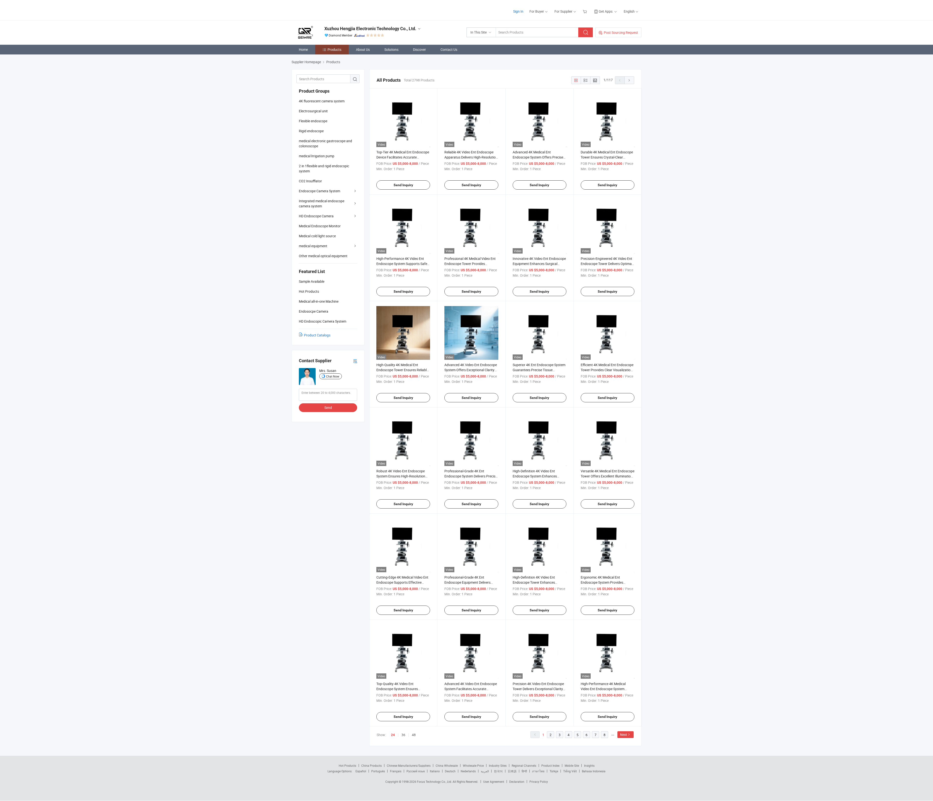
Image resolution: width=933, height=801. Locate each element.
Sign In (518, 11)
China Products (371, 765)
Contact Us (449, 49)
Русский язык (415, 771)
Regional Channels (524, 765)
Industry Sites (498, 765)
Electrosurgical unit (313, 111)
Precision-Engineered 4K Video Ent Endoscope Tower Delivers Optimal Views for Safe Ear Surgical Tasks (606, 263)
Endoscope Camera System (319, 191)
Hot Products (347, 765)
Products (334, 49)
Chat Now (332, 376)
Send (328, 407)
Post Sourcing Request (621, 32)
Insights (589, 765)
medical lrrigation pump (316, 156)
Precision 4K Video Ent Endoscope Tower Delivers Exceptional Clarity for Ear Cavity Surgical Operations (538, 688)
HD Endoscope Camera (316, 216)
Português (378, 771)
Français (395, 771)
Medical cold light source (317, 236)
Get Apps (605, 11)
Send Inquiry (403, 185)
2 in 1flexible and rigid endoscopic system (324, 168)
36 (403, 734)
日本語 (512, 771)
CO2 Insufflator (310, 181)
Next (623, 734)
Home (303, 49)
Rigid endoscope (311, 131)
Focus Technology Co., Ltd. (435, 781)
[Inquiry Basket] (585, 11)
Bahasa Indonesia (593, 771)
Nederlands (468, 771)
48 (414, 734)
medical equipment (313, 246)
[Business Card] (355, 361)
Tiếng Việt (570, 771)
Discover (419, 49)
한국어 (498, 771)
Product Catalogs (317, 335)
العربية (485, 771)
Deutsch (450, 771)
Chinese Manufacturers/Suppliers (409, 765)
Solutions (391, 49)
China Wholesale (447, 765)
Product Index (550, 765)
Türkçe (554, 771)
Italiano (435, 771)
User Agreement (493, 781)
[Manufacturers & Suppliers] (323, 9)
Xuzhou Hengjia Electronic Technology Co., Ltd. (370, 28)
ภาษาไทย (538, 771)
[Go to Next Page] (629, 80)
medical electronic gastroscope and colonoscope (325, 143)
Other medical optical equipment (323, 256)
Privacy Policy (538, 781)
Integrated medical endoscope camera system (321, 203)
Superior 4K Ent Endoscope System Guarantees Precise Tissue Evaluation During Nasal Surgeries (539, 369)
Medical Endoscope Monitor (320, 226)
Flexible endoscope (313, 121)
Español (360, 771)
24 (393, 735)
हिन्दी (524, 771)
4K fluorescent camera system (322, 101)
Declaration (516, 781)
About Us (363, 49)
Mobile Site (572, 765)
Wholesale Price (473, 765)
